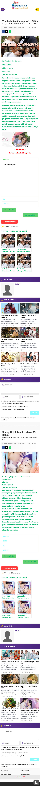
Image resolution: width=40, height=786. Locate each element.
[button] (36, 782)
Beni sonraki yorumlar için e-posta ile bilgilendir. (15, 406)
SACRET (17, 284)
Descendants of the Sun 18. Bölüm (10, 340)
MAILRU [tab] (5, 204)
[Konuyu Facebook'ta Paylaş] (3, 31)
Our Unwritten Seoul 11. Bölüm (28, 316)
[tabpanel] (20, 179)
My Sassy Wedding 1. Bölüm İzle (29, 662)
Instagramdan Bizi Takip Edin (20, 153)
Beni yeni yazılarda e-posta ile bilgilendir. (13, 409)
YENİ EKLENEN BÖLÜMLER (14, 24)
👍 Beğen (5, 226)
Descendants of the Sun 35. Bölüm (10, 687)
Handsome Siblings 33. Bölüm (27, 340)
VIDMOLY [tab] (6, 159)
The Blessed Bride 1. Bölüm (29, 710)
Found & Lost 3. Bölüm (8, 710)
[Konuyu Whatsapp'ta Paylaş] (10, 31)
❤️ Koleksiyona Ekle (9, 221)
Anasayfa (4, 24)
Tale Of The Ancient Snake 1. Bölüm (9, 316)
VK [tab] (4, 199)
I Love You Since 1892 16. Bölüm (28, 687)
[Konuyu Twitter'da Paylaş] (6, 31)
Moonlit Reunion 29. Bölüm (10, 662)
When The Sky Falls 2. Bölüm (8, 365)
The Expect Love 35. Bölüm (29, 364)
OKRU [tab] (5, 541)
